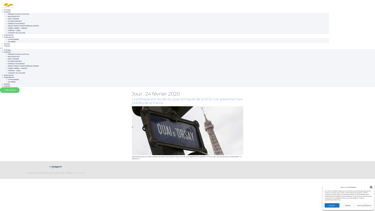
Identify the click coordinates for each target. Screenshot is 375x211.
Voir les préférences (364, 205)
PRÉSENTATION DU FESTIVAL (18, 14)
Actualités (12, 42)
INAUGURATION (14, 16)
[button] (371, 187)
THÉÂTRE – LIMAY (14, 30)
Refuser (348, 205)
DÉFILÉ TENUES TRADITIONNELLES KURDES (23, 26)
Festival (7, 12)
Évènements (9, 35)
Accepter (332, 205)
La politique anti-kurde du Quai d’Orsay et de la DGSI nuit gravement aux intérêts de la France (187, 101)
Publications (8, 37)
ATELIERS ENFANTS (15, 21)
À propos (7, 10)
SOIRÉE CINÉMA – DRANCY (18, 28)
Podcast (7, 46)
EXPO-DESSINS (13, 19)
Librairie (7, 44)
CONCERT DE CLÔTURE (16, 33)
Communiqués (13, 39)
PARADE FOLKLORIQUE (16, 23)
